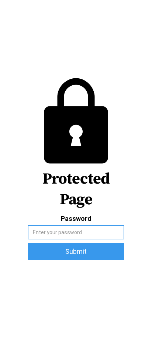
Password (76, 218)
